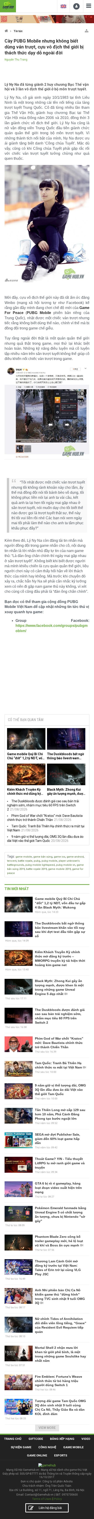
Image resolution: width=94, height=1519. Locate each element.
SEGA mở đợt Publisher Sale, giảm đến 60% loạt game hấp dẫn (57, 1139)
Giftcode (36, 1439)
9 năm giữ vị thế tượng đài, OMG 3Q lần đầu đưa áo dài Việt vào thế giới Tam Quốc (60, 1090)
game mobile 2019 (59, 869)
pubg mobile (49, 860)
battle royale (25, 860)
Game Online (37, 1455)
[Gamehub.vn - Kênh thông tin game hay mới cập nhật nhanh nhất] (8, 5)
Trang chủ (12, 1439)
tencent (11, 860)
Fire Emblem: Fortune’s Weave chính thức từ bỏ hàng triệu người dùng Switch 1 (58, 1381)
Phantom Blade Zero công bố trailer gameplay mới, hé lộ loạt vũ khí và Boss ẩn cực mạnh (59, 1241)
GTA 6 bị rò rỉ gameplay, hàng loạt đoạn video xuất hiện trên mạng (58, 1188)
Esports (60, 1455)
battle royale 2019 (36, 869)
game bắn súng (42, 856)
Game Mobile (73, 1447)
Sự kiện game (21, 1447)
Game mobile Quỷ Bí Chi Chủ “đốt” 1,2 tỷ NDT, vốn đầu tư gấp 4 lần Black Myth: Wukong (25, 756)
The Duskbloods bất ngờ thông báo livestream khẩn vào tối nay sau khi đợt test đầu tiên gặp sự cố (65, 756)
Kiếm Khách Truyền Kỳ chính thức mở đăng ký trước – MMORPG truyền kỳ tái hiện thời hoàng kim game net (26, 792)
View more (47, 1428)
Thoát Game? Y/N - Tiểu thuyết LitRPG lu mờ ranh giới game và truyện (60, 1163)
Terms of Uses (41, 1499)
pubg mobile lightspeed (40, 864)
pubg (37, 860)
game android (75, 856)
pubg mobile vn (65, 864)
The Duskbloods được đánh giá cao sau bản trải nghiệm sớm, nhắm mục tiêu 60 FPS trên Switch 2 (43, 805)
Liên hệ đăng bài (50, 1508)
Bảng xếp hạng (62, 1439)
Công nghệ (47, 1447)
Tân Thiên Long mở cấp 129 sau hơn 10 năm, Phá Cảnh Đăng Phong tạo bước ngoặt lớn (60, 1114)
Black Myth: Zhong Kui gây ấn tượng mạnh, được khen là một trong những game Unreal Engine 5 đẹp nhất (66, 792)
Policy (58, 1499)
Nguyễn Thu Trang (16, 59)
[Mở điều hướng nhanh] (87, 30)
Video (85, 1439)
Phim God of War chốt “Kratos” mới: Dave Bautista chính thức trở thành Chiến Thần (59, 1043)
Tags (10, 856)
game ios (59, 856)
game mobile (24, 856)
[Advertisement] (47, 676)
